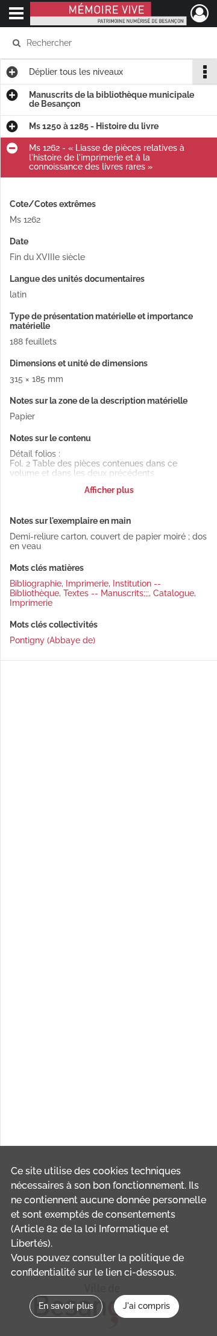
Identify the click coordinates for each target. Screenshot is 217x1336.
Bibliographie (35, 583)
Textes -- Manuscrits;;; (106, 593)
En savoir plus (66, 1306)
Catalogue (173, 593)
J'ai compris (146, 1306)
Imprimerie (87, 583)
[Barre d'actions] (205, 72)
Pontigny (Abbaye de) (52, 640)
